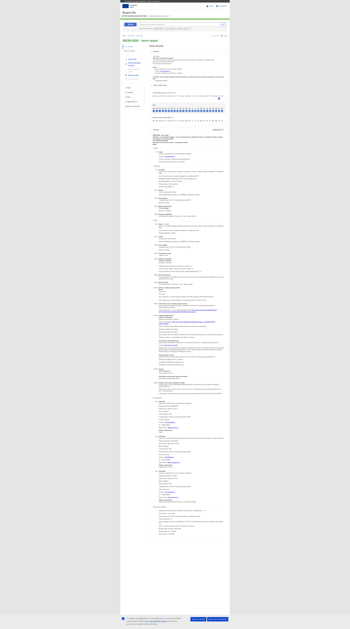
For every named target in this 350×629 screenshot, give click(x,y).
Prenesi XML (132, 59)
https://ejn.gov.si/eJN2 (170, 345)
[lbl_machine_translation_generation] (172, 118)
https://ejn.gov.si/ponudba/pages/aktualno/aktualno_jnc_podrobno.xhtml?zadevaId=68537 (187, 322)
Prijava (211, 6)
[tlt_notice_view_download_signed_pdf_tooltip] (219, 98)
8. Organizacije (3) (131, 101)
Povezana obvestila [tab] (129, 51)
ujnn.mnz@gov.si (165, 71)
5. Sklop (127, 97)
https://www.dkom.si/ (174, 462)
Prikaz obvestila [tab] (128, 46)
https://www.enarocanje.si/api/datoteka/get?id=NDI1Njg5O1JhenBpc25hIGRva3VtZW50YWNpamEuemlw (188, 311)
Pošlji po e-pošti (133, 75)
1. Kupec (128, 88)
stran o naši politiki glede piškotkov (156, 621)
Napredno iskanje (158, 28)
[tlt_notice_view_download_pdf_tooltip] (154, 111)
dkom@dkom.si (169, 457)
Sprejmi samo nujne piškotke (217, 619)
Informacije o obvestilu (132, 106)
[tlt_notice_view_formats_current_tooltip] (222, 130)
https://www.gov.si (173, 427)
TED (124, 35)
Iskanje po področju (182, 28)
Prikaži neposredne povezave (134, 64)
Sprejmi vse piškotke (198, 619)
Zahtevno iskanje (170, 28)
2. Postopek (129, 92)
